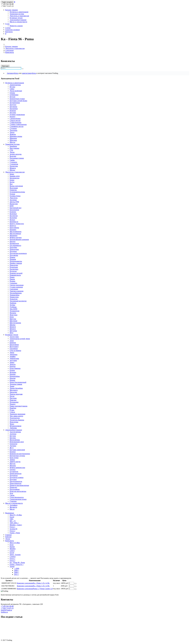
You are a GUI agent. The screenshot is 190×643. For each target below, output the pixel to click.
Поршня (13, 259)
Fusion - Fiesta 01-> (17, 564)
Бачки (12, 174)
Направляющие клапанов (19, 239)
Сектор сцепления (16, 285)
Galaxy (12, 551)
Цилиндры (14, 166)
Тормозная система (17, 14)
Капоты (13, 366)
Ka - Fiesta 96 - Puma (17, 562)
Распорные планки (17, 158)
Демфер (13, 356)
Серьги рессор (15, 120)
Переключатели (15, 473)
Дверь (12, 352)
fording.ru (4, 612)
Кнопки (13, 452)
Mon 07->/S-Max (16, 515)
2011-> (16, 574)
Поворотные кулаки (17, 99)
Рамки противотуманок (18, 406)
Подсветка (14, 475)
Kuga (12, 545)
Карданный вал (15, 208)
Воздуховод (14, 347)
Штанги (13, 329)
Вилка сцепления (16, 186)
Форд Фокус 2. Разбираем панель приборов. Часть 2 (20, 633)
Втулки (12, 87)
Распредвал (14, 269)
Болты (12, 182)
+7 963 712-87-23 (7, 608)
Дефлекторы (14, 358)
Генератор (13, 444)
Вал (11, 184)
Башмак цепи (15, 176)
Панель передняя (16, 394)
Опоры (12, 93)
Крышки (13, 229)
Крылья (12, 378)
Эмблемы (13, 428)
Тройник (13, 303)
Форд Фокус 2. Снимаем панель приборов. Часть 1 (20, 636)
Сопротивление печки (18, 499)
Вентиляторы (15, 440)
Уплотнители (15, 418)
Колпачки (13, 218)
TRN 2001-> (14, 523)
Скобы (12, 160)
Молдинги (14, 390)
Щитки (12, 170)
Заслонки (13, 200)
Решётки (13, 408)
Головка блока (15, 196)
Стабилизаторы (15, 122)
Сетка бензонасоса (17, 497)
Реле (11, 493)
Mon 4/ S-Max (15, 543)
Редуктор (13, 271)
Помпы (12, 257)
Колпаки (13, 372)
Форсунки (13, 315)
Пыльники (14, 109)
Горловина (14, 348)
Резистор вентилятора (18, 491)
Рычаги (12, 116)
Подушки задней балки (18, 101)
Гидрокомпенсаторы (17, 192)
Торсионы (13, 130)
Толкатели (13, 299)
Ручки (12, 410)
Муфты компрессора (17, 467)
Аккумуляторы (15, 432)
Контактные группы (17, 456)
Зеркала (13, 364)
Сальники (13, 283)
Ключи (12, 370)
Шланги (13, 168)
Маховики (13, 235)
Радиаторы (14, 267)
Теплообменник (16, 293)
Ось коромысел (15, 245)
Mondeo (13, 549)
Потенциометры (16, 261)
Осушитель (14, 471)
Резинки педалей (16, 273)
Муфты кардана (16, 237)
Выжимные (9, 513)
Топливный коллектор (18, 301)
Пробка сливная (16, 263)
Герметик (13, 190)
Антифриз (13, 505)
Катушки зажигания (17, 450)
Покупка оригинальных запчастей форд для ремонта (20, 621)
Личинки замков (16, 384)
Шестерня (13, 321)
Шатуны (13, 319)
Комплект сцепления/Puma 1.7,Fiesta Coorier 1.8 (35, 589)
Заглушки (13, 360)
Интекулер (14, 204)
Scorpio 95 (13, 529)
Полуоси (13, 105)
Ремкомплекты (15, 275)
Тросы (12, 132)
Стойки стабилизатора (18, 124)
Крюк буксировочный (18, 382)
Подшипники (15, 103)
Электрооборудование (18, 20)
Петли (12, 396)
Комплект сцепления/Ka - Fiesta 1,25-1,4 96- (33, 583)
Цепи (12, 317)
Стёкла (12, 412)
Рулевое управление (17, 114)
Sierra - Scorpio (15, 555)
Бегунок (13, 436)
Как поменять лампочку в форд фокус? (15, 629)
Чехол (12, 424)
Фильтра (13, 313)
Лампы (12, 460)
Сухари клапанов (16, 287)
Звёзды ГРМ (14, 202)
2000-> (16, 570)
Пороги (12, 404)
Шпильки (13, 140)
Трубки (12, 305)
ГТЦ (11, 150)
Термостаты (14, 297)
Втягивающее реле (17, 442)
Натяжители (14, 243)
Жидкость (13, 507)
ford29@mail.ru (6, 610)
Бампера (13, 343)
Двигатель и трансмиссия (19, 16)
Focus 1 (12, 527)
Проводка (13, 487)
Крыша (12, 380)
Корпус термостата (17, 224)
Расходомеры (15, 489)
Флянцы (13, 134)
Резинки (13, 111)
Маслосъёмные (15, 233)
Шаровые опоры (16, 136)
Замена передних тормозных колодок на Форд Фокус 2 (21, 625)
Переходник (14, 249)
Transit (12, 566)
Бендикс (13, 438)
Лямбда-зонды (15, 462)
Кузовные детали (16, 18)
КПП (12, 206)
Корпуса (13, 226)
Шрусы (12, 142)
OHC (12, 519)
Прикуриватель (15, 483)
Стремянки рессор (16, 126)
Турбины (13, 307)
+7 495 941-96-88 (7, 606)
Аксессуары (14, 337)
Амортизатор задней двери (20, 339)
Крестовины (14, 228)
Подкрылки (14, 402)
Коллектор (14, 216)
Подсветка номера (16, 477)
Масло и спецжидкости (18, 22)
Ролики (12, 281)
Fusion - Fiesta (15, 533)
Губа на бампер (15, 350)
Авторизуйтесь (12, 73)
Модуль (12, 464)
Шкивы (12, 325)
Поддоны (13, 251)
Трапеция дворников (17, 414)
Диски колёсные (16, 91)
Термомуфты (14, 295)
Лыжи (12, 386)
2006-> (16, 572)
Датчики (13, 446)
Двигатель (13, 198)
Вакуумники (14, 148)
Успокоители (14, 311)
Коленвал (13, 214)
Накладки (13, 392)
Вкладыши (14, 188)
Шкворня (13, 138)
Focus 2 (12, 531)
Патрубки (13, 247)
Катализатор (14, 210)
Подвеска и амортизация (19, 12)
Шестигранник (15, 323)
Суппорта (13, 162)
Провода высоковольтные (19, 485)
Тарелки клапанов (16, 291)
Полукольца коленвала (18, 253)
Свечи (12, 495)
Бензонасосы (14, 178)
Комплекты (9, 52)
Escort (12, 517)
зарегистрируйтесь (29, 73)
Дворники (13, 354)
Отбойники (14, 95)
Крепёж (13, 374)
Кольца (12, 220)
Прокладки (14, 265)
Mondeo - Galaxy (16, 525)
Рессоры (13, 112)
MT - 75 (13, 521)
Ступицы (13, 128)
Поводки (13, 400)
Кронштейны (15, 376)
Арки (12, 341)
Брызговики (14, 345)
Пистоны (13, 398)
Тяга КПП (13, 309)
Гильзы (12, 194)
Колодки (13, 156)
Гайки (12, 89)
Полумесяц (14, 255)
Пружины (13, 107)
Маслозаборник (15, 231)
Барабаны (13, 146)
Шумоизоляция (15, 426)
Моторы (13, 465)
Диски (12, 152)
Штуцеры (13, 331)
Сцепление (9, 50)
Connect (13, 557)
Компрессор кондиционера (20, 454)
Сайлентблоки (15, 118)
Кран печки (14, 458)
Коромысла (14, 222)
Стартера (13, 501)
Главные (8, 535)
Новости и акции (16, 26)
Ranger (12, 547)
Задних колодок (16, 154)
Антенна (13, 434)
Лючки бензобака (16, 388)
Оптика (12, 469)
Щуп (11, 333)
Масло (12, 509)
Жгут (12, 448)
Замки (12, 362)
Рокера (12, 279)
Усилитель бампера (17, 420)
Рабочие (8, 537)
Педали (12, 97)
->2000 (16, 568)
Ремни (12, 277)
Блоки (12, 180)
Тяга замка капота (16, 416)
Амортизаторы (15, 85)
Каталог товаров (11, 46)
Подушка (13, 479)
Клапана (13, 212)
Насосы (12, 241)
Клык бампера (15, 368)
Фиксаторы (14, 422)
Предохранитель (16, 481)
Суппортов (14, 164)
